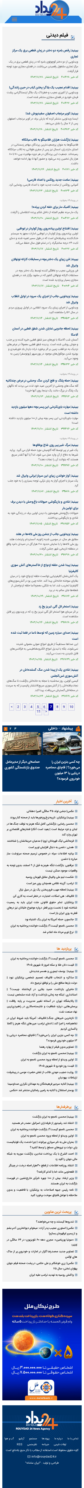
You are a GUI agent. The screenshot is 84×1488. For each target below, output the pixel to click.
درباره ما (58, 1439)
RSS (19, 1445)
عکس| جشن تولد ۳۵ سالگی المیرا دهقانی (50, 811)
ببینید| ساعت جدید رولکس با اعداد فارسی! (52, 180)
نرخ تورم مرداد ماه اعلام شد (58, 932)
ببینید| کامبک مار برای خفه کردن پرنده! (55, 207)
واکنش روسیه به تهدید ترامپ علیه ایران (51, 1275)
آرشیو (21, 1439)
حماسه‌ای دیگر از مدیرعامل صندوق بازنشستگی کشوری (22, 764)
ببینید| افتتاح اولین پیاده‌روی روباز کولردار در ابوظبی (47, 228)
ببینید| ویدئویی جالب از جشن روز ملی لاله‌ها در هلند (47, 534)
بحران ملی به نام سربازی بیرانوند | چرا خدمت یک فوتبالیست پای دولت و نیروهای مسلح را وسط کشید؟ (42, 1145)
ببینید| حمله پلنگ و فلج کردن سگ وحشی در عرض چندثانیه (42, 380)
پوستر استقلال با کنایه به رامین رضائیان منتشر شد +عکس (42, 1090)
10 (71, 707)
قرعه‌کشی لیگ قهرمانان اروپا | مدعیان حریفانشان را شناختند (40, 841)
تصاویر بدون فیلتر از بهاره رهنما (56, 1047)
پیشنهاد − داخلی (60, 728)
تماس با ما (72, 1439)
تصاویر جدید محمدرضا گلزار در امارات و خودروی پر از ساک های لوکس (42, 1254)
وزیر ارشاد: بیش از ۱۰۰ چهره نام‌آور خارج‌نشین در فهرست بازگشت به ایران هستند (42, 1181)
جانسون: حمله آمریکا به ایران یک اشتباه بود (49, 919)
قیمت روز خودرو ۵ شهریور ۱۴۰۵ (56, 1066)
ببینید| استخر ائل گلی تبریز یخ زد (58, 606)
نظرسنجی (32, 1445)
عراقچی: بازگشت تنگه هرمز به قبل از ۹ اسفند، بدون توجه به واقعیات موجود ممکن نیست (42, 868)
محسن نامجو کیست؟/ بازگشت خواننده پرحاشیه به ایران (42, 925)
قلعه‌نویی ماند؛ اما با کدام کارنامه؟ (55, 1172)
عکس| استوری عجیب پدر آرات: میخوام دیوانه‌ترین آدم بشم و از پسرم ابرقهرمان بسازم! (42, 1231)
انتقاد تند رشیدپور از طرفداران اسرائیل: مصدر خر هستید (43, 1123)
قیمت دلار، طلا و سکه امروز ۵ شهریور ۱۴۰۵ (50, 965)
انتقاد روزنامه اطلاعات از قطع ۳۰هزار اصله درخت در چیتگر (41, 1165)
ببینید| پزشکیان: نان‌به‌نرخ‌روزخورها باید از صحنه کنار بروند (42, 817)
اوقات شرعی (60, 1445)
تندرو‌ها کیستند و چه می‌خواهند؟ (55, 1221)
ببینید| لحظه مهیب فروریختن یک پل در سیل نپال (46, 889)
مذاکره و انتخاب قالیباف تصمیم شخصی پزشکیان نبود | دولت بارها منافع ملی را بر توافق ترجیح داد (42, 980)
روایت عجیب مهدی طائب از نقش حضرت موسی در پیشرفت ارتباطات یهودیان (42, 1075)
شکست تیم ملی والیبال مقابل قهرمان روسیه (50, 877)
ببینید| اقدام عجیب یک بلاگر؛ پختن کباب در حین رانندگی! (43, 87)
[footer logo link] (38, 1423)
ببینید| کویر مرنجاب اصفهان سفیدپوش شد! (52, 113)
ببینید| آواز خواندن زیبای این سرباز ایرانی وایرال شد (47, 476)
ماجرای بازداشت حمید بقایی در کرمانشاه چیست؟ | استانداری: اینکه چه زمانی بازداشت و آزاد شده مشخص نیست (42, 992)
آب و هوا (9, 1439)
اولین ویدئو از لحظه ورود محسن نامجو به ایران (47, 1059)
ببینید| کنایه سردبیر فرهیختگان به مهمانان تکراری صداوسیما (41, 1084)
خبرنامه (45, 1445)
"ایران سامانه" (33, 1463)
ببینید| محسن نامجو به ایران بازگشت (53, 1053)
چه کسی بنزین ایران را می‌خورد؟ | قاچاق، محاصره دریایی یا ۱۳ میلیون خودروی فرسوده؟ (63, 770)
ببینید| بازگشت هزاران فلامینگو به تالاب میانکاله (50, 139)
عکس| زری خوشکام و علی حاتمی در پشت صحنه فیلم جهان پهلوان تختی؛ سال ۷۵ (42, 1266)
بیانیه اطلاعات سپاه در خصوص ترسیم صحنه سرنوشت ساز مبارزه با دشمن (42, 856)
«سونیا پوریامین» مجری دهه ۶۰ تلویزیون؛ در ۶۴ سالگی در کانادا (42, 1243)
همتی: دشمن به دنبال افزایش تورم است (51, 847)
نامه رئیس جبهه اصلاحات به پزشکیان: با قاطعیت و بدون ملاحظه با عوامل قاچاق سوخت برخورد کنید (42, 1193)
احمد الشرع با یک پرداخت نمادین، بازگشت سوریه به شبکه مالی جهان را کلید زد (42, 1157)
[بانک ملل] (42, 1344)
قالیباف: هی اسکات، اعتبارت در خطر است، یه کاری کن (43, 896)
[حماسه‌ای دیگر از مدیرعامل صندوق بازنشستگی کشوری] (22, 743)
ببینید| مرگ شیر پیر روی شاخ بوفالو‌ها (55, 445)
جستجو (33, 1439)
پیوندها (45, 1439)
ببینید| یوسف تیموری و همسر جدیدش (51, 971)
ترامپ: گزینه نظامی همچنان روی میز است (50, 883)
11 (39, 711)
